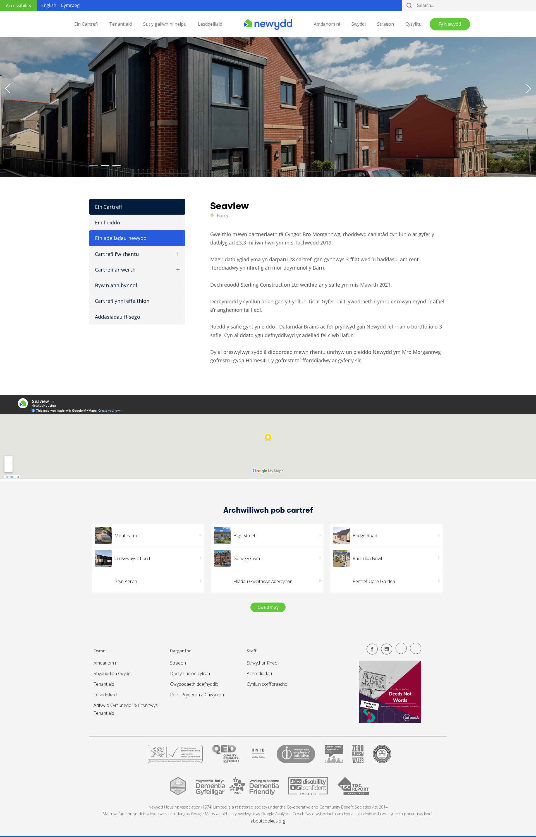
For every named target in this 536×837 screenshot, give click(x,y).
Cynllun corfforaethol (267, 684)
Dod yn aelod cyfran (190, 673)
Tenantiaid (120, 24)
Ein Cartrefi (86, 24)
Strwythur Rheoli (263, 663)
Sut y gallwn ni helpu (164, 24)
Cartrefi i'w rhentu (117, 254)
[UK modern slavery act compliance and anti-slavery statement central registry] (353, 788)
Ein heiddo (107, 222)
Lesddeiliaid (210, 24)
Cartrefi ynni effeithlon (122, 301)
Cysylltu (413, 24)
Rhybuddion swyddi (112, 673)
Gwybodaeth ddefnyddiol (194, 684)
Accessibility (18, 6)
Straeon (385, 24)
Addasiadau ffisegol (118, 316)
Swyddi (358, 24)
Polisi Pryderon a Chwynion (197, 695)
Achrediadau (259, 673)
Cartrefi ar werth (115, 269)
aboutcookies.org (268, 821)
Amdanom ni (327, 24)
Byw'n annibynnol (116, 285)
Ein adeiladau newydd (121, 238)
